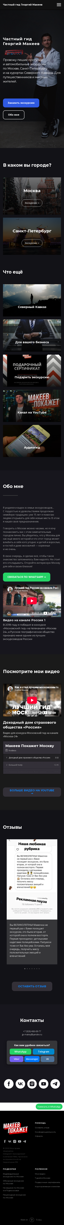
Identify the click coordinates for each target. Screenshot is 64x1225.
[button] (21, 646)
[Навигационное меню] (59, 4)
